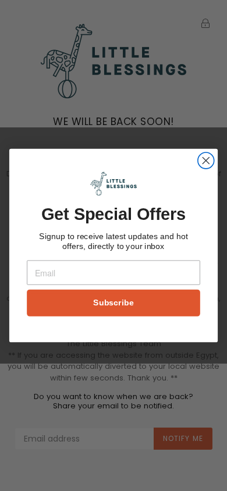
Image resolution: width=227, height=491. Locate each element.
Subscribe (113, 303)
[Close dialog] (206, 160)
